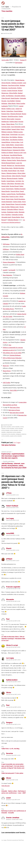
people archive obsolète (16, 436)
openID (5, 270)
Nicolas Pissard (14, 186)
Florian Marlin (16, 217)
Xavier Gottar (9, 199)
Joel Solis (18, 181)
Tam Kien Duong (20, 165)
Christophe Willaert (12, 209)
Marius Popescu (21, 160)
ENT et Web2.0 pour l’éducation (12, 358)
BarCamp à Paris (15, 407)
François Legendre (20, 204)
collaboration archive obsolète (13, 432)
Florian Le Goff (18, 152)
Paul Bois (8, 214)
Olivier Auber (21, 173)
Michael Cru (10, 165)
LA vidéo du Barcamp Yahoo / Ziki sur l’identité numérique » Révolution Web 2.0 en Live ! (13, 638)
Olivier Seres (5, 137)
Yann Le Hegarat (6, 176)
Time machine (6, 11)
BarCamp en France (14, 410)
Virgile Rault (13, 134)
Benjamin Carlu (19, 183)
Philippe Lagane (18, 132)
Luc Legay (5, 7)
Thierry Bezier (10, 124)
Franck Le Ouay (14, 196)
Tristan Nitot (5, 196)
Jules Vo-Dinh (5, 207)
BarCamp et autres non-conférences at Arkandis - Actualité (13, 812)
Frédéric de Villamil (7, 152)
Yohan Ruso (9, 111)
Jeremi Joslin (5, 186)
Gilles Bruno (10, 183)
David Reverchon (13, 116)
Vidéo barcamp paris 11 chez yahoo (12, 773)
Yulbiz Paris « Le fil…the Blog (10, 748)
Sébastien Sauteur (11, 173)
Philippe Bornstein (18, 147)
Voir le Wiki (13, 390)
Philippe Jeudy (14, 207)
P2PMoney (6, 249)
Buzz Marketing (7, 275)
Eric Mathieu (13, 137)
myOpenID (12, 270)
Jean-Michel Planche (16, 155)
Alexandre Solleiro (19, 96)
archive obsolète (7, 426)
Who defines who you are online (12, 353)
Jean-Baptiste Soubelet (16, 140)
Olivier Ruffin (13, 93)
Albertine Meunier (13, 220)
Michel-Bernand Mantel (8, 163)
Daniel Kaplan (15, 98)
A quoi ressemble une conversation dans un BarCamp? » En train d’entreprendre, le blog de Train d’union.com (13, 766)
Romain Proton (10, 204)
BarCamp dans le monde (17, 412)
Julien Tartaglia (16, 176)
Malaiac (20, 137)
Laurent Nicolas (11, 194)
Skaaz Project (7, 371)
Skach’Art (6, 366)
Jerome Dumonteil (6, 202)
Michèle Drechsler (18, 168)
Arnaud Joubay (19, 145)
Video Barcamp (5, 785)
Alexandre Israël (6, 217)
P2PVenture (6, 244)
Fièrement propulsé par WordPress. (15, 840)
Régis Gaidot (10, 119)
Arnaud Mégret (5, 142)
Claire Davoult (5, 98)
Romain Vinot (5, 114)
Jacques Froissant (12, 90)
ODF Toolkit (6, 382)
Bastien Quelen (11, 160)
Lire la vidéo (5, 60)
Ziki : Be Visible (7, 316)
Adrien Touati (5, 134)
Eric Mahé (4, 171)
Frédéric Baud (13, 121)
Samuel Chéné (15, 129)
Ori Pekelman (10, 96)
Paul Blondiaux (20, 194)
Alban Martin (12, 103)
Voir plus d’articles (8, 445)
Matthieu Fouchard (19, 189)
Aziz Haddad (11, 101)
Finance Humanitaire (9, 262)
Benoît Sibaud (12, 171)
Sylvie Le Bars (15, 142)
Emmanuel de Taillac (19, 150)
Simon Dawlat (5, 191)
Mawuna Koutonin (12, 178)
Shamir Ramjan (19, 80)
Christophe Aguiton (17, 214)
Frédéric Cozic (10, 108)
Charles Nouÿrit (21, 314)
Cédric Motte (5, 140)
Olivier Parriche (6, 83)
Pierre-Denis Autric (7, 168)
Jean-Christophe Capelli (18, 127)
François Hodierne (6, 147)
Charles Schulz (17, 202)
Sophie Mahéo (10, 145)
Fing (10, 345)
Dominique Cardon (12, 212)
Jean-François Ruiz (13, 85)
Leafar (24, 306)
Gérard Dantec (10, 181)
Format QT (23, 60)
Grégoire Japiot (5, 127)
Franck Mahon (18, 111)
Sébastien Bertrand (15, 114)
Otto (18, 171)
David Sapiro (10, 189)
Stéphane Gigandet (16, 83)
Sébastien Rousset (6, 150)
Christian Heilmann (15, 355)
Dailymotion (18, 62)
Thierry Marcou (15, 158)
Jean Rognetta (12, 88)
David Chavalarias (19, 199)
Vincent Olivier (14, 191)
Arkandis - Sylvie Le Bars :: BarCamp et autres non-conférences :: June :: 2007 (13, 792)
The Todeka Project (8, 309)
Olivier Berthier (5, 158)
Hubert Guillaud (6, 129)
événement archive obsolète (8, 434)
